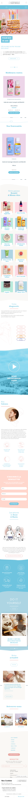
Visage (21, 327)
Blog (11, 777)
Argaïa (11, 773)
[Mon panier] (26, 3)
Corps (21, 330)
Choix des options (14, 112)
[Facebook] (7, 719)
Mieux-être (14, 746)
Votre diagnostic (14, 754)
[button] (10, 67)
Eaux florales (21, 339)
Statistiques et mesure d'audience (9, 790)
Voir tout (14, 608)
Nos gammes (14, 737)
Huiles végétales (21, 336)
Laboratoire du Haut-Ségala (14, 771)
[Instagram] (21, 719)
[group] (14, 629)
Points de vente (14, 775)
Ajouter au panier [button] (14, 172)
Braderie (13, 750)
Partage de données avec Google (9, 789)
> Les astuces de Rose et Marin (14, 556)
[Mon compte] (1, 3)
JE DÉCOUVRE (13, 58)
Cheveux (21, 333)
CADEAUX (13, 748)
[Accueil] (14, 3)
